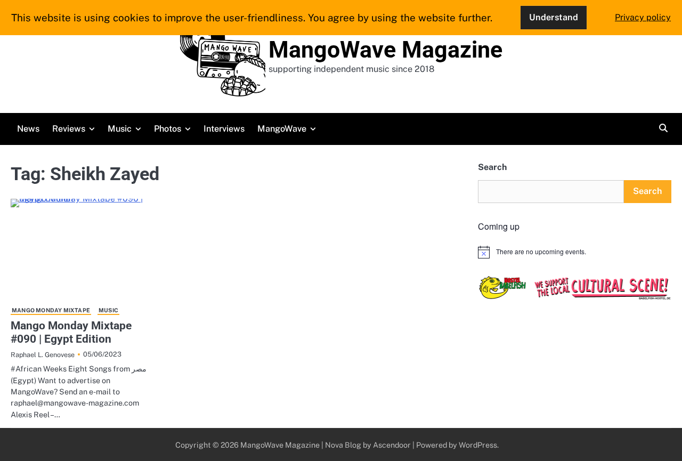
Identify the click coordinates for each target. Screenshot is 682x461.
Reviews (68, 129)
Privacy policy (643, 17)
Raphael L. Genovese (43, 355)
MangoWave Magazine (385, 49)
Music (120, 129)
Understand (553, 17)
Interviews (224, 129)
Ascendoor (392, 444)
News (28, 129)
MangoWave (281, 129)
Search (492, 167)
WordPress (478, 444)
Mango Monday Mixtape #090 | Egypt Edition (71, 332)
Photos (167, 129)
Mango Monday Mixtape (51, 310)
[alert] (574, 252)
